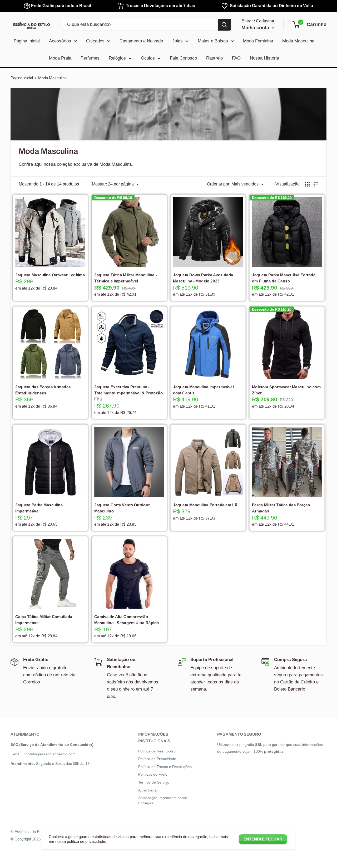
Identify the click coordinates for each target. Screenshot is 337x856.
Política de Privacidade (157, 759)
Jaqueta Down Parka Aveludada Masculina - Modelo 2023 (203, 278)
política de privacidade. (86, 841)
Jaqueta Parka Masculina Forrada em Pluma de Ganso (283, 278)
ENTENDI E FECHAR (263, 839)
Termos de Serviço (153, 782)
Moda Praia (60, 58)
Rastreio (214, 58)
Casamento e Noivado (141, 40)
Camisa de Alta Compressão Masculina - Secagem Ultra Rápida (126, 619)
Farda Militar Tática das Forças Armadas (281, 508)
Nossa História (264, 58)
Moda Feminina (258, 40)
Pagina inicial (22, 78)
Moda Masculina (298, 40)
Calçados (95, 40)
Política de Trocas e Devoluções (165, 767)
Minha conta (255, 27)
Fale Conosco (183, 58)
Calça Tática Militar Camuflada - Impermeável (45, 619)
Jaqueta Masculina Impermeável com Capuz (203, 390)
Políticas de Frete (152, 774)
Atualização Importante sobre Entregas (162, 800)
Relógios (117, 58)
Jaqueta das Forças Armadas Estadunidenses (43, 390)
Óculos (148, 58)
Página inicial (27, 40)
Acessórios (60, 40)
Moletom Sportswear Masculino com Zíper (286, 390)
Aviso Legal (147, 790)
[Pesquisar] (224, 25)
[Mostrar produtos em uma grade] (307, 184)
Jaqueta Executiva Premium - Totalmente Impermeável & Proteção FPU (128, 393)
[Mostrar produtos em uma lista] (316, 184)
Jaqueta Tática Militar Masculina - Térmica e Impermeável (125, 278)
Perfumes (90, 58)
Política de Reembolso (157, 751)
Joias (177, 40)
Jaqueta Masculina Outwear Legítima (50, 275)
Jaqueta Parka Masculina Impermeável (39, 508)
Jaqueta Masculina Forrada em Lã (205, 505)
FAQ (236, 58)
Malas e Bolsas (213, 40)
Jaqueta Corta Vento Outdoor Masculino (122, 508)
